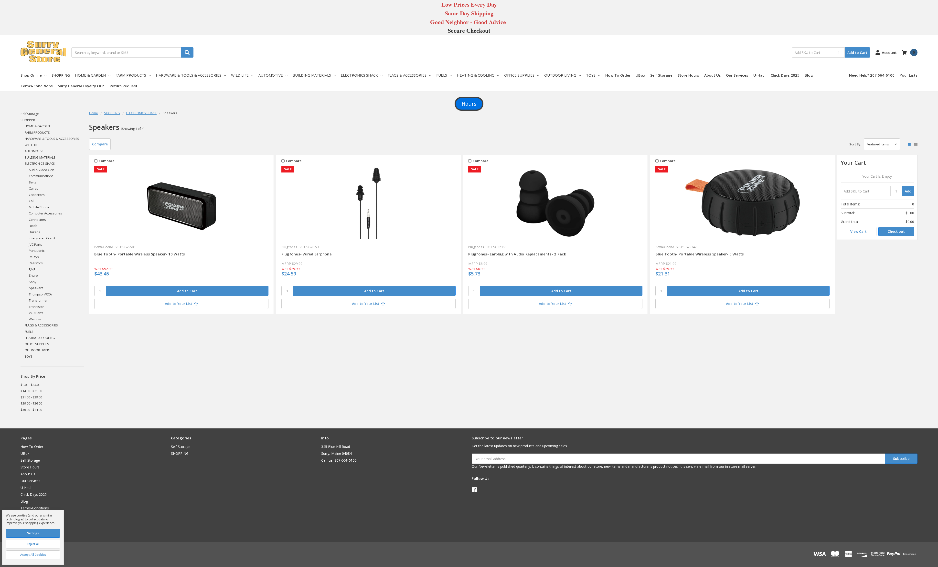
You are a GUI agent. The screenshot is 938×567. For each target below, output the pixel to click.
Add (908, 191)
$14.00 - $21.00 (31, 391)
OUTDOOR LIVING (560, 75)
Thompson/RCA (40, 294)
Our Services (737, 75)
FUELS (441, 75)
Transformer (38, 300)
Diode (33, 225)
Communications (41, 176)
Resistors (36, 263)
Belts (32, 182)
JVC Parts (35, 244)
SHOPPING (61, 75)
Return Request (124, 85)
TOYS (591, 75)
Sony (32, 282)
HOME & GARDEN (90, 75)
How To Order (617, 75)
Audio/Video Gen (41, 170)
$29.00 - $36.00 (31, 403)
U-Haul (759, 75)
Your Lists (908, 75)
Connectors (37, 219)
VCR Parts (36, 313)
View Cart (858, 231)
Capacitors (37, 194)
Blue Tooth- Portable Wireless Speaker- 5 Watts (699, 254)
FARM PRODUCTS (131, 75)
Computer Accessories (45, 213)
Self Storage (661, 75)
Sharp (33, 275)
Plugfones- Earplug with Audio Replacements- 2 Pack (517, 254)
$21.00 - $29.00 (31, 397)
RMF (32, 269)
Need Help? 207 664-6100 (872, 75)
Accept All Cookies (33, 555)
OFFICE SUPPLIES (519, 75)
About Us (712, 75)
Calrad (34, 188)
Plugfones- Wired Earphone (306, 254)
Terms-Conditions (37, 85)
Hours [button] (469, 103)
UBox (640, 75)
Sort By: (855, 144)
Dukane (35, 232)
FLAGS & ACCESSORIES (407, 75)
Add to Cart (857, 52)
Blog (809, 75)
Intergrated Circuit (42, 238)
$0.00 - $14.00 (30, 385)
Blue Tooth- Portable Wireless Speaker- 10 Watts (139, 254)
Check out (896, 231)
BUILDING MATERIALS (312, 75)
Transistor (36, 306)
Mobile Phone (39, 207)
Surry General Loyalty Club (81, 85)
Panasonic (36, 250)
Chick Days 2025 (785, 75)
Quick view (181, 204)
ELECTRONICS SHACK (359, 75)
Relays (34, 257)
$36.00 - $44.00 (31, 409)
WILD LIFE (240, 75)
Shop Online (31, 75)
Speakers (36, 288)
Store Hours (688, 75)
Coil (31, 201)
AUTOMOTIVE (270, 75)
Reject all (33, 544)
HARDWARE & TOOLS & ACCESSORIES (188, 75)
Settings (33, 533)
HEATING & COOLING (475, 75)
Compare (100, 144)
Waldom (35, 319)
